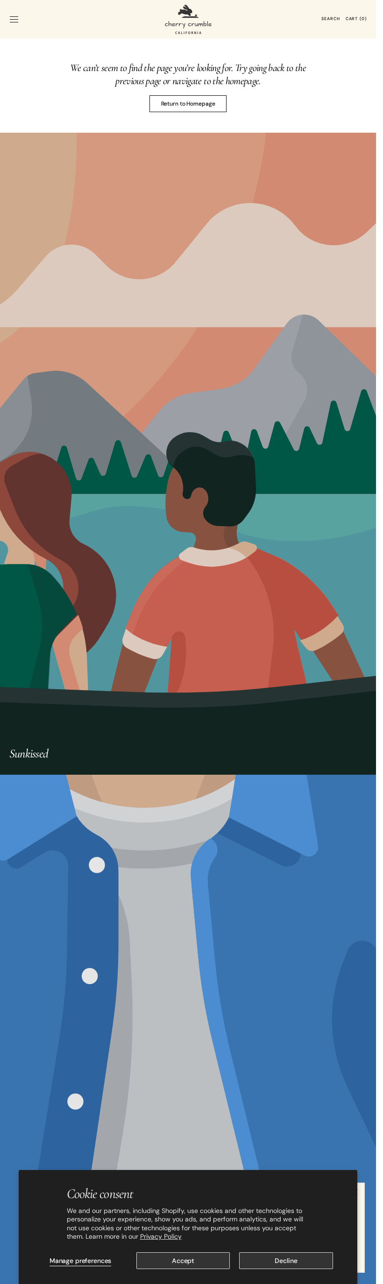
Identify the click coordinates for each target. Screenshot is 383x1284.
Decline (286, 1260)
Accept (183, 1260)
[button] (14, 19)
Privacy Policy (161, 1236)
